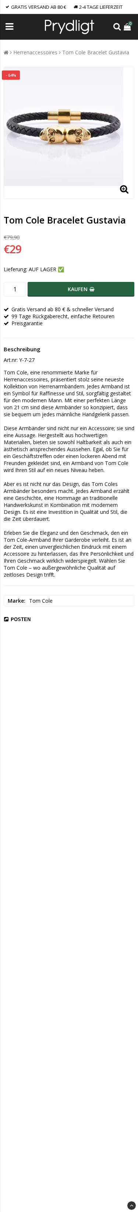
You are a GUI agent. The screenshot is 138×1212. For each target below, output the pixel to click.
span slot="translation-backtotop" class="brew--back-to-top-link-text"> (131, 1205)
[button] (128, 26)
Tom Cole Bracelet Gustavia (95, 52)
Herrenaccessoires (35, 52)
